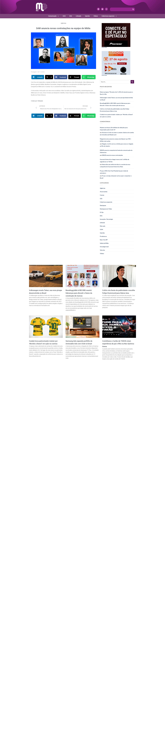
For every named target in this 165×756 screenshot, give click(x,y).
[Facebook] (98, 9)
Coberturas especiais (108, 16)
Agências (63, 23)
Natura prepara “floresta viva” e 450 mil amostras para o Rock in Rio (116, 93)
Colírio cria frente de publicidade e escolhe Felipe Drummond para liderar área (114, 110)
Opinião (87, 16)
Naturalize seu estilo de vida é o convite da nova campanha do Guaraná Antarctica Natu (115, 165)
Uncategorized (104, 246)
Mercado (102, 226)
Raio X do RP (104, 240)
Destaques (103, 205)
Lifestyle (78, 16)
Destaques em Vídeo (106, 209)
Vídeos (96, 16)
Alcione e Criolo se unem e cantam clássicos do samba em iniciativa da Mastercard (117, 133)
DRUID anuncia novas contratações (112, 155)
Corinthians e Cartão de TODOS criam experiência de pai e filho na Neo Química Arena (118, 344)
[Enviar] (132, 82)
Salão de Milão (104, 243)
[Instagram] (106, 9)
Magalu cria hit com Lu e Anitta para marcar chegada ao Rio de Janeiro (116, 145)
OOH (64, 16)
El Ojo (102, 212)
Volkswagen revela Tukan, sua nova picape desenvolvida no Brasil (116, 99)
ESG (70, 16)
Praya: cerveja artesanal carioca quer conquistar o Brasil (116, 177)
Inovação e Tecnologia (106, 219)
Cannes (102, 195)
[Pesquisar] (133, 9)
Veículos (102, 250)
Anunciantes (103, 191)
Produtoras (103, 236)
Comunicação (52, 16)
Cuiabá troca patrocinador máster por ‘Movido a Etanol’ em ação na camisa (116, 115)
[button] (37, 77)
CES (101, 198)
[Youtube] (102, 9)
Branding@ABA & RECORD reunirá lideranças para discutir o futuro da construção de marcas (115, 104)
